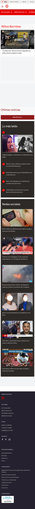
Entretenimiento (6, 453)
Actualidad (5, 408)
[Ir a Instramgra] (10, 440)
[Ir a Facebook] (2, 440)
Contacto (4, 487)
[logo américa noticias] (6, 6)
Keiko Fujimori (14, 1)
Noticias (4, 455)
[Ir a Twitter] (6, 440)
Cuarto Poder (6, 428)
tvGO (3, 461)
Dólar (32, 1)
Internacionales (7, 413)
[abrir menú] (2, 6)
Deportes (4, 458)
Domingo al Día (7, 430)
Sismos (24, 1)
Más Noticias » (17, 117)
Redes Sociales (6, 416)
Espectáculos (6, 410)
